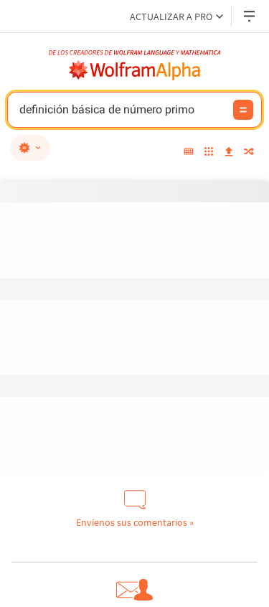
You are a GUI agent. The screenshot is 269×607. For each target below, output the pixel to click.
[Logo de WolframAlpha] (135, 70)
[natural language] (30, 148)
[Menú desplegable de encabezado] (250, 16)
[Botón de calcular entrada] (243, 110)
